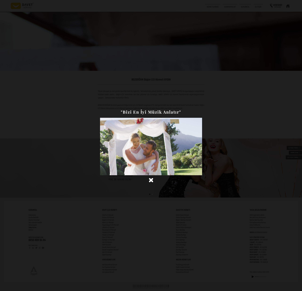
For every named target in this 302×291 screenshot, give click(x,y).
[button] (151, 180)
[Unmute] (107, 172)
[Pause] (103, 172)
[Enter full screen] (198, 172)
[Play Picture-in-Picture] (194, 172)
